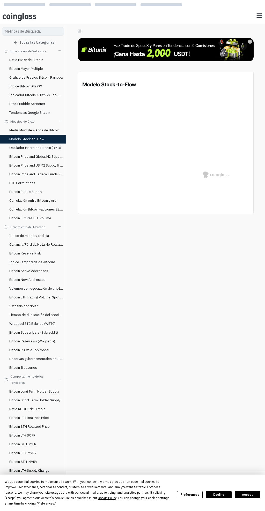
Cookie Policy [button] (107, 498)
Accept (247, 495)
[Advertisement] (165, 448)
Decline (218, 495)
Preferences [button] (46, 503)
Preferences (189, 495)
